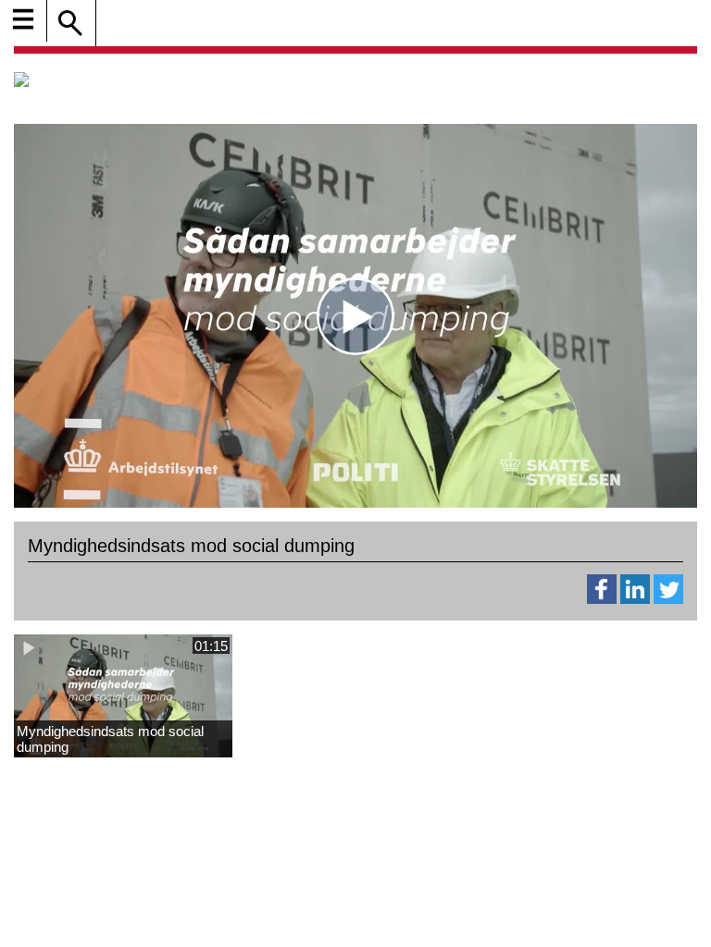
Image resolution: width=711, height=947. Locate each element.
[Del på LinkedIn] (635, 599)
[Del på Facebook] (602, 599)
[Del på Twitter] (668, 599)
